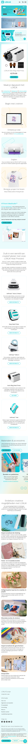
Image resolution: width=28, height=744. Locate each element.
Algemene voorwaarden (7, 703)
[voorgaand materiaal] (22, 488)
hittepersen (14, 91)
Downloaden (6, 222)
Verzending (4, 707)
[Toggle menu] (25, 2)
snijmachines (7, 91)
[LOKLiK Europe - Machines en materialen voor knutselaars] (6, 2)
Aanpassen (23, 740)
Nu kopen (14, 77)
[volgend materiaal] (25, 488)
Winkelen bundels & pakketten (10, 481)
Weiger (16, 740)
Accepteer (6, 740)
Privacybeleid (4, 705)
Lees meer (14, 396)
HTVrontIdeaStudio (19, 133)
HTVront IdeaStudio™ (6, 206)
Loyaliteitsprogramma (6, 714)
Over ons (3, 700)
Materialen (6, 450)
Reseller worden (5, 712)
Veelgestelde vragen (5, 694)
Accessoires (16, 450)
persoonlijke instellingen (11, 736)
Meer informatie (14, 302)
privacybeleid (5, 737)
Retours (3, 709)
